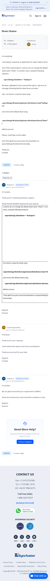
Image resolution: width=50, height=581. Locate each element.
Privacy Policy (8, 562)
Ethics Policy (42, 566)
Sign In (38, 15)
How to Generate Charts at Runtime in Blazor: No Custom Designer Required (19, 8)
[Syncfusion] (25, 555)
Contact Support (25, 442)
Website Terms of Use (37, 562)
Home (4, 25)
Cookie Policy (21, 562)
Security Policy (9, 566)
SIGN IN (6, 453)
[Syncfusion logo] (11, 15)
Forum (10, 25)
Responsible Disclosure (25, 566)
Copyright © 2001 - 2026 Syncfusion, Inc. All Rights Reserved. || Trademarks (25, 572)
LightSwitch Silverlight (22, 25)
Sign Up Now (40, 8)
